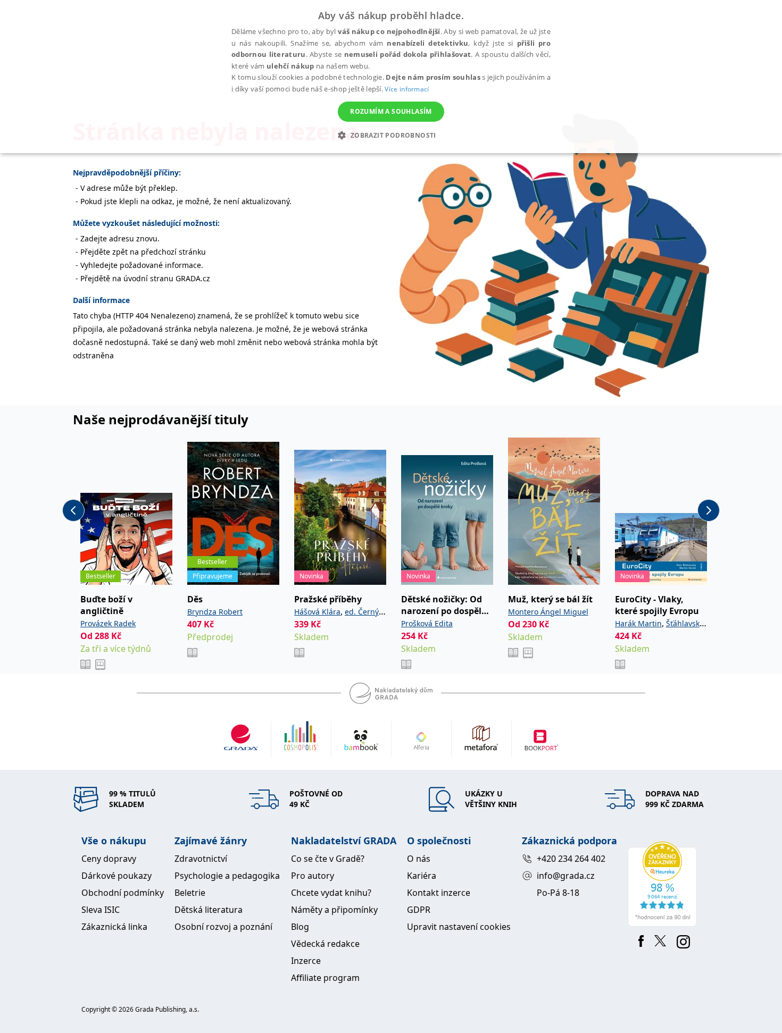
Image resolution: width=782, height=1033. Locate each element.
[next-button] (708, 510)
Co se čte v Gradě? (327, 858)
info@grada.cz (566, 875)
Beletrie (189, 892)
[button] (391, 135)
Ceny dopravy (108, 858)
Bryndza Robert (215, 612)
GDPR (418, 910)
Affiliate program (325, 978)
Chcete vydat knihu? (331, 892)
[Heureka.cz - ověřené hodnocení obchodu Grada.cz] (664, 884)
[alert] (391, 76)
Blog (300, 927)
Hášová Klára (317, 612)
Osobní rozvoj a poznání (223, 927)
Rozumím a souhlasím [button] (391, 111)
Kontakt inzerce (438, 892)
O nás (418, 858)
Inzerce (306, 961)
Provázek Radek (108, 623)
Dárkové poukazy (116, 875)
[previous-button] (73, 510)
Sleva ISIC (100, 910)
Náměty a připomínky (334, 910)
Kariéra (421, 875)
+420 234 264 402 (571, 858)
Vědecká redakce (325, 944)
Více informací (407, 89)
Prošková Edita (427, 623)
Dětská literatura (208, 910)
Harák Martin (638, 623)
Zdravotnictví (200, 858)
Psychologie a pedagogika (227, 875)
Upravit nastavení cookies (459, 927)
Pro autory (312, 875)
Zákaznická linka (114, 927)
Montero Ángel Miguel (548, 612)
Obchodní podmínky (122, 892)
